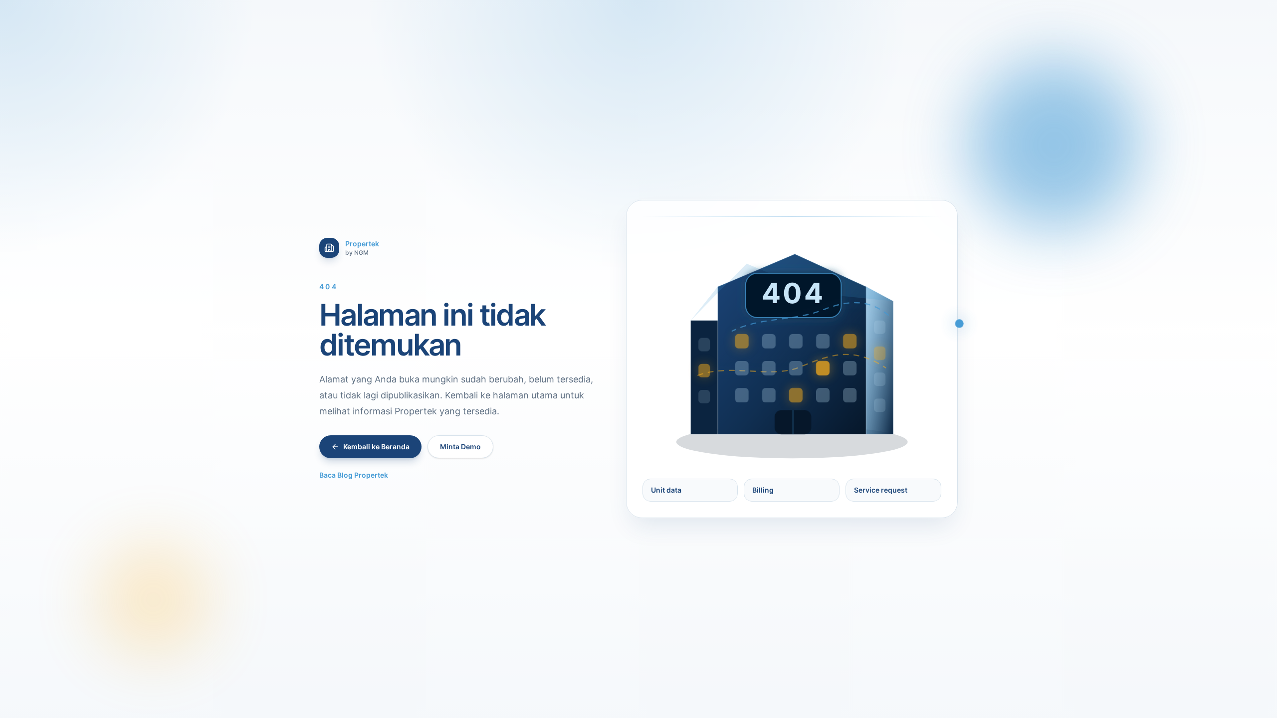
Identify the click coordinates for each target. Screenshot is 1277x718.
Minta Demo (460, 446)
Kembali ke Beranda (376, 446)
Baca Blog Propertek (353, 475)
